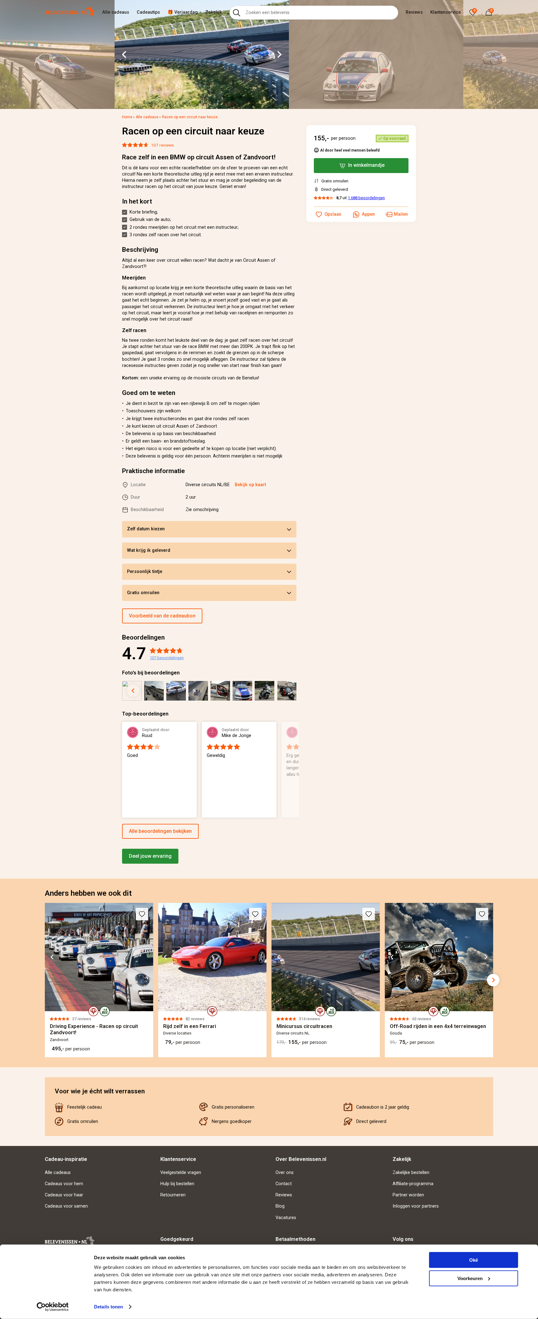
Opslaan (332, 214)
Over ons (285, 1172)
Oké (473, 1260)
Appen (368, 214)
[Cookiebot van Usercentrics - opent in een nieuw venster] (53, 1307)
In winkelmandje (366, 165)
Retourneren (173, 1195)
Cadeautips (148, 12)
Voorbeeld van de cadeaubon (162, 616)
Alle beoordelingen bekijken (160, 831)
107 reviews (162, 145)
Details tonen (108, 1306)
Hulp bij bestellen (177, 1183)
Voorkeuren (470, 1278)
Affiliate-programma (413, 1183)
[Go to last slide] (124, 54)
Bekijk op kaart (250, 484)
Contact (284, 1183)
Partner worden (408, 1195)
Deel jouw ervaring (150, 856)
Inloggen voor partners (416, 1206)
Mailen (401, 214)
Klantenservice (445, 12)
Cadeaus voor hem (64, 1183)
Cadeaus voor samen (66, 1206)
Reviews (414, 12)
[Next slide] (279, 54)
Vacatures (286, 1217)
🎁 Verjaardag (183, 12)
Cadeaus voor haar (64, 1195)
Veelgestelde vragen (180, 1172)
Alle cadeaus (115, 12)
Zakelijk (213, 12)
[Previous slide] (122, 770)
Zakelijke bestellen (411, 1172)
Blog (280, 1206)
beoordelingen (167, 657)
